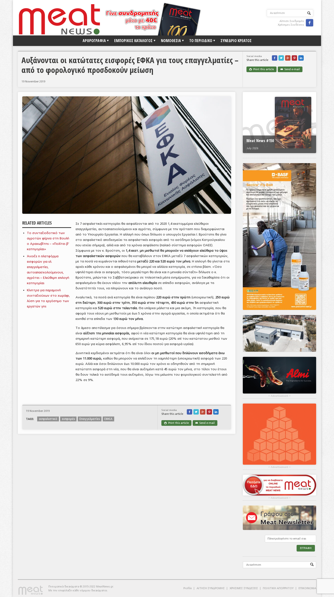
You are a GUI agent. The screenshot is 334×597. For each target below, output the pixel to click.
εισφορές (68, 419)
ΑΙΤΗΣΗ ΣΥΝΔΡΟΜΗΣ (211, 588)
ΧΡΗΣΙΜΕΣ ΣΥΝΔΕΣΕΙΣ (244, 588)
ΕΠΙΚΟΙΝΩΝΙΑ (307, 588)
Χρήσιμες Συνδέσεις (291, 24)
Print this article (261, 69)
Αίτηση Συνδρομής (291, 21)
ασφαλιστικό (48, 419)
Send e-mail (290, 69)
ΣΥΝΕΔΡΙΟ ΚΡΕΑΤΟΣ (236, 40)
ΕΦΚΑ (108, 419)
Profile (187, 588)
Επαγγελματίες (89, 419)
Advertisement (279, 395)
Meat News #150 (260, 140)
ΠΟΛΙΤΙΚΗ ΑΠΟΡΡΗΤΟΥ (278, 588)
